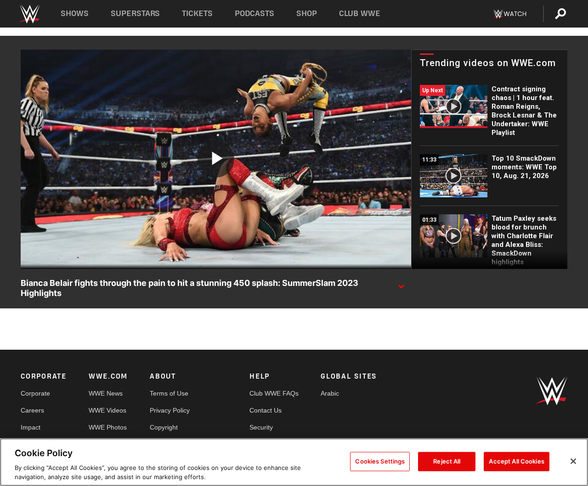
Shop (306, 13)
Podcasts (254, 13)
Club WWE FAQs (274, 393)
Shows (75, 13)
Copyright (164, 427)
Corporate (35, 393)
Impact (30, 427)
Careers (32, 410)
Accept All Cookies (516, 461)
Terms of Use (169, 393)
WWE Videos (107, 410)
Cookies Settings (380, 461)
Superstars (135, 13)
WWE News (106, 393)
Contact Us (265, 410)
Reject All (446, 461)
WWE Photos (108, 427)
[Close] (573, 461)
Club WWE (359, 13)
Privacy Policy (170, 410)
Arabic (330, 393)
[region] (294, 462)
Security (261, 427)
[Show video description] (401, 284)
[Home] (29, 14)
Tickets (197, 13)
